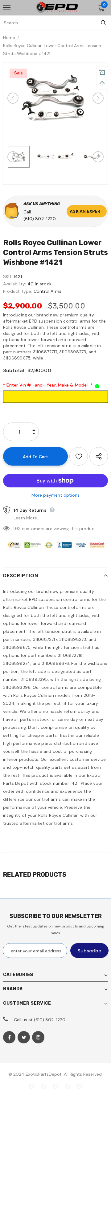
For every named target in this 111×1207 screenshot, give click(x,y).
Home (9, 37)
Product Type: (17, 291)
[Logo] (57, 8)
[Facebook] (9, 1037)
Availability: (14, 284)
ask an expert (87, 211)
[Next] (98, 98)
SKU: (7, 276)
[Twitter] (24, 1037)
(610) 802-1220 (39, 218)
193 (17, 528)
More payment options (55, 495)
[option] (55, 98)
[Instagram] (38, 1037)
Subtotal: (14, 370)
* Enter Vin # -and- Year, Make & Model (47, 385)
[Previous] (12, 98)
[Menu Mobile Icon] (6, 7)
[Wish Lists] (78, 456)
